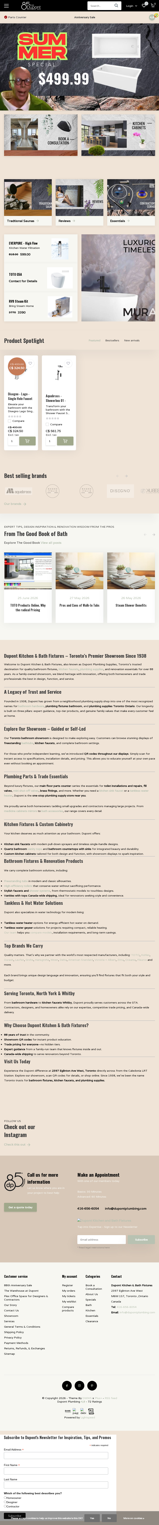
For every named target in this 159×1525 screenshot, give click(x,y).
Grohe (29, 960)
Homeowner (13, 1497)
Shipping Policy (14, 1332)
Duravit (8, 960)
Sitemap (9, 1353)
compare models (41, 932)
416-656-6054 (88, 1208)
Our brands (13, 504)
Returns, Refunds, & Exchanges (24, 1348)
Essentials (92, 1316)
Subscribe (141, 1239)
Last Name (10, 1479)
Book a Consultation (94, 1287)
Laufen (19, 960)
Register (67, 1285)
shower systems (39, 890)
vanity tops (35, 849)
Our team (10, 932)
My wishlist (69, 1301)
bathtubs (27, 743)
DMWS (87, 1398)
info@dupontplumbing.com (125, 1208)
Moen (54, 960)
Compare (18, 421)
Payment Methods (16, 1343)
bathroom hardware (31, 706)
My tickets (68, 1296)
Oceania (130, 960)
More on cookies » (134, 1518)
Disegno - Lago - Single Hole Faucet (20, 396)
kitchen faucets (69, 669)
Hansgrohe (42, 960)
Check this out (15, 1144)
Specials (91, 1299)
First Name (12, 1465)
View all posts (51, 543)
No (109, 1518)
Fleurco (142, 960)
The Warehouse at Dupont (21, 1290)
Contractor (12, 1506)
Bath (89, 1305)
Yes (92, 1518)
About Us (92, 1294)
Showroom (11, 1316)
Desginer (11, 1502)
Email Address (14, 1449)
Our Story (10, 1305)
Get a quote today (20, 1207)
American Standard (80, 960)
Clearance (92, 1321)
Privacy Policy (13, 1337)
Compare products (68, 1308)
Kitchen (90, 1310)
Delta (63, 960)
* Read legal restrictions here (93, 1247)
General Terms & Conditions (22, 1326)
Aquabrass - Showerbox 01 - (56, 398)
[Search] (116, 5)
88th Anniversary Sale (18, 1285)
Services (9, 1321)
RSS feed (111, 1398)
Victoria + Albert (105, 960)
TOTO (135, 955)
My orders (68, 1290)
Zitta (120, 960)
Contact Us (11, 1310)
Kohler (145, 955)
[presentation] (117, 476)
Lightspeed (87, 1417)
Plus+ (98, 1398)
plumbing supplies (91, 669)
